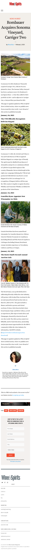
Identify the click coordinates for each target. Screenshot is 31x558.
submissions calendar (5, 539)
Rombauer (20, 410)
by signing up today (18, 395)
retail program (4, 515)
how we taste (3, 533)
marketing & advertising (6, 509)
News (6, 410)
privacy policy (4, 501)
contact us (3, 491)
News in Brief (15, 19)
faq (1, 498)
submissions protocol (5, 536)
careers (2, 495)
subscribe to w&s (4, 525)
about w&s (3, 488)
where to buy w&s (4, 512)
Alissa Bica (11, 44)
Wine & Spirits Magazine (14, 544)
